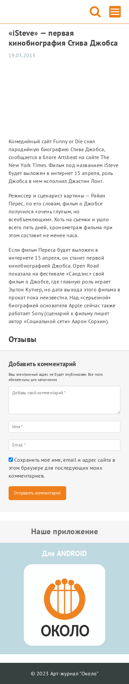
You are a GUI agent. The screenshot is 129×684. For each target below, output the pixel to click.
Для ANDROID (64, 553)
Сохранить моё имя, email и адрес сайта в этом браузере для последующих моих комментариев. (62, 467)
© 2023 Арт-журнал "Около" (65, 673)
